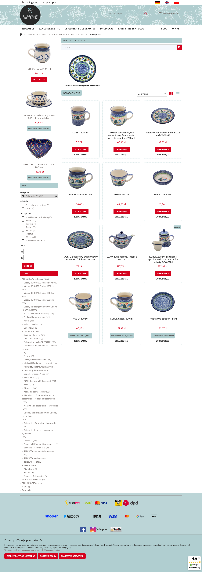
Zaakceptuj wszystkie (72, 556)
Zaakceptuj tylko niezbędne (21, 556)
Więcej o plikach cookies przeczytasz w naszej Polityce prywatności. (32, 550)
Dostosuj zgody (48, 556)
